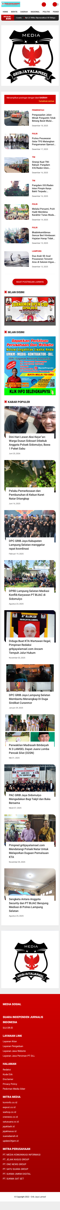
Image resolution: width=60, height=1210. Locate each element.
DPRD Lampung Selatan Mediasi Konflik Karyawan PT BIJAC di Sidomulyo (29, 594)
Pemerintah (38, 110)
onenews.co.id (10, 1116)
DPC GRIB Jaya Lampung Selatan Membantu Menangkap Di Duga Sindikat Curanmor (29, 698)
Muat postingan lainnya (30, 282)
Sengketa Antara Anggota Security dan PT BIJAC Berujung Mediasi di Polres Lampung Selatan (28, 904)
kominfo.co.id (10, 1102)
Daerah (24, 12)
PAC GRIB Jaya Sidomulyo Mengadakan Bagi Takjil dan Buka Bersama (29, 798)
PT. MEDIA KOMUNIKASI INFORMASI (21, 1154)
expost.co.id (9, 1107)
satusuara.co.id (11, 1121)
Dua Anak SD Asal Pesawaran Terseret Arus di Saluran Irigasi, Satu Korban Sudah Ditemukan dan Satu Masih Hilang (43, 259)
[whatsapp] (12, 1010)
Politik (46, 12)
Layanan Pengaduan (13, 1046)
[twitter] (8, 1010)
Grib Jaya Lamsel (38, 1197)
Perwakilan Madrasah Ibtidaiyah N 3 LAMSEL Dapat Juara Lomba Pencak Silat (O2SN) (29, 748)
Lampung (37, 251)
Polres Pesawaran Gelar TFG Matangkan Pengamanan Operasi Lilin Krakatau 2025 (43, 141)
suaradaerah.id (10, 1136)
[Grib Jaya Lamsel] (10, 7)
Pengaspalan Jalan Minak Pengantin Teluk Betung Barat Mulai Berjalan (44, 118)
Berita (14, 12)
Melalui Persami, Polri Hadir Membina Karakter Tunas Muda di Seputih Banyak (43, 212)
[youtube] (24, 1010)
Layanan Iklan (10, 1041)
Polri (35, 133)
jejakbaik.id (8, 1126)
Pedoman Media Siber (14, 1088)
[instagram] (20, 1010)
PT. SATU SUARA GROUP (15, 1169)
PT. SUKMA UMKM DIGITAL (17, 1174)
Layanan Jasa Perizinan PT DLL (19, 1055)
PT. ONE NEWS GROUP (14, 1164)
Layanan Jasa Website (14, 1051)
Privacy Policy (10, 1084)
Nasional (35, 12)
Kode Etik (8, 1074)
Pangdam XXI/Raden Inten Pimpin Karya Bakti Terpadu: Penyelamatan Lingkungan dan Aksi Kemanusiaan (43, 188)
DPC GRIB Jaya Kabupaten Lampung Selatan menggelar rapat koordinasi (27, 544)
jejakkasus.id (9, 1131)
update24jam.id (10, 1140)
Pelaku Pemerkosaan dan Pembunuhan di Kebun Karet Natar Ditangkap (26, 494)
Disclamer (8, 1079)
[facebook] (4, 1010)
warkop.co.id (9, 1112)
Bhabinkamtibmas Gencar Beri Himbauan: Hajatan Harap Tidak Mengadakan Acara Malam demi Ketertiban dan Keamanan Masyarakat (44, 235)
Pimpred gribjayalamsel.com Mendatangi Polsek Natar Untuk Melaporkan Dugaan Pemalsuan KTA (29, 851)
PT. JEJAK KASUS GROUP (16, 1159)
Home (5, 12)
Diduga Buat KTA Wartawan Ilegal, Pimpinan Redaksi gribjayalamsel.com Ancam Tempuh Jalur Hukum (30, 646)
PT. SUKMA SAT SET (13, 1178)
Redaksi (7, 1069)
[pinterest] (16, 1010)
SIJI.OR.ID (8, 1027)
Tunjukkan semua (46, 101)
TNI (33, 157)
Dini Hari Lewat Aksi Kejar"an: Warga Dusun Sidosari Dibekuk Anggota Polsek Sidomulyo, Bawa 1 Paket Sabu (29, 442)
